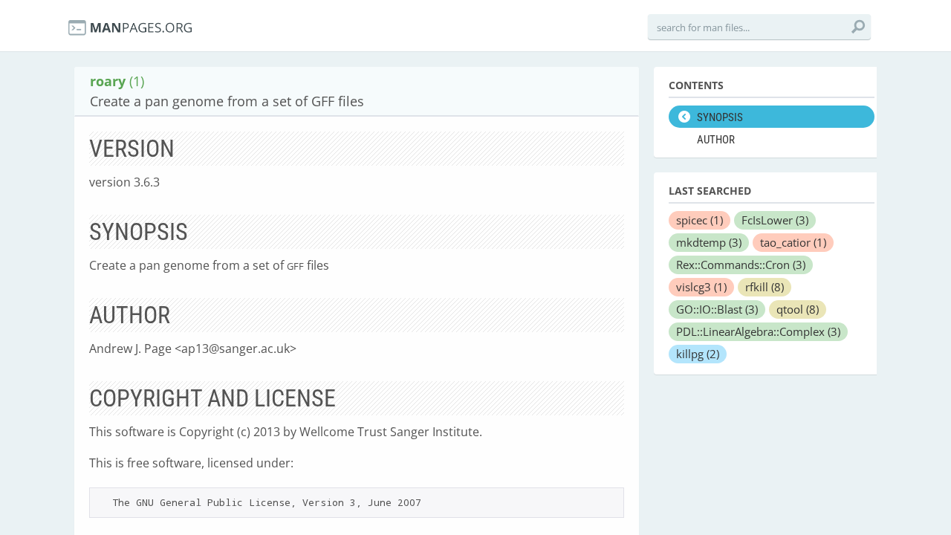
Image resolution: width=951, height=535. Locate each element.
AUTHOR (716, 139)
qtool (797, 309)
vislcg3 (701, 286)
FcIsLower (774, 220)
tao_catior (793, 242)
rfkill (764, 286)
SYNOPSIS (720, 117)
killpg (697, 353)
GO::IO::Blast (717, 309)
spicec (699, 220)
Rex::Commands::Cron (740, 264)
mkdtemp (708, 242)
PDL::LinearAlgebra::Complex (758, 331)
